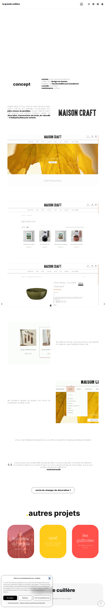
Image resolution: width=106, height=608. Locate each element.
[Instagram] (89, 4)
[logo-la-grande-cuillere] (11, 4)
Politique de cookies (13, 603)
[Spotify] (102, 4)
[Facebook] (98, 4)
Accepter (10, 598)
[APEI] (53, 541)
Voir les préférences (41, 598)
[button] (50, 578)
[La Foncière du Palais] (20, 541)
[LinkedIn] (93, 4)
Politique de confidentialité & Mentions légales (56, 599)
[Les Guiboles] (85, 541)
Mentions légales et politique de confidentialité (32, 603)
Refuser (25, 598)
